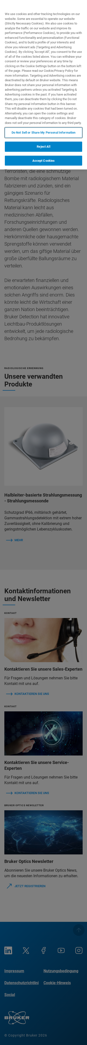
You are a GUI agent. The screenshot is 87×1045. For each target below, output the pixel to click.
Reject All (43, 146)
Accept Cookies (43, 160)
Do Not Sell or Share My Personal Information (44, 132)
